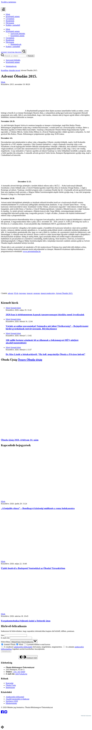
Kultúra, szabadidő (13, 25)
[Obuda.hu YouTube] (5, 713)
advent (10, 293)
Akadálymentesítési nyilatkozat (17, 699)
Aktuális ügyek (14, 70)
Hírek (8, 14)
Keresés (31, 56)
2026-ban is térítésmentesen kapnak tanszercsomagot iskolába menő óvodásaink (45, 314)
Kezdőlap (4, 70)
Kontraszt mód (31, 658)
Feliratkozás (6, 651)
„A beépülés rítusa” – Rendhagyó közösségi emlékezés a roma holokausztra (38, 508)
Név (2, 635)
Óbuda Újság (11, 685)
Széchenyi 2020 (12, 701)
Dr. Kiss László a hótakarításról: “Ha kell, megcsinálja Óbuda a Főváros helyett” (45, 354)
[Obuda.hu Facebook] (2, 713)
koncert (29, 293)
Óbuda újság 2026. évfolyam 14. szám (19, 440)
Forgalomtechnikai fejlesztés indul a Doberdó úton (25, 621)
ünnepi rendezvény (48, 293)
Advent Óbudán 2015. (64, 293)
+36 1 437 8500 (19, 672)
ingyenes (22, 293)
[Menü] (3, 9)
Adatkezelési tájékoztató (15, 697)
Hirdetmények (16, 44)
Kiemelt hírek (16, 308)
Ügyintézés (10, 19)
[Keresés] (24, 52)
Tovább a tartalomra (8, 2)
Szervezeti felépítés (18, 34)
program (36, 293)
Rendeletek (10, 21)
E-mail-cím (5, 638)
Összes (30, 359)
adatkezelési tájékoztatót (23, 647)
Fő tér (16, 293)
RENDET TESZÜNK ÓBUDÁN (11, 52)
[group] (46, 644)
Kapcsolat (9, 683)
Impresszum (10, 687)
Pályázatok (10, 23)
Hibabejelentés (11, 703)
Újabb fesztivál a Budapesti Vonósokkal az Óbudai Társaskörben (33, 568)
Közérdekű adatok (13, 16)
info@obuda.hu (21, 674)
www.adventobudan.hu (32, 251)
